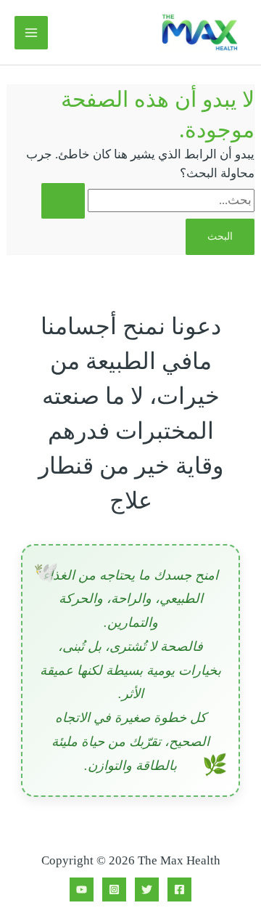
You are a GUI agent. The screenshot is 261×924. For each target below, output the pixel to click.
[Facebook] (179, 889)
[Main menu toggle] (31, 32)
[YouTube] (82, 889)
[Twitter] (147, 889)
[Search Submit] (63, 201)
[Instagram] (114, 889)
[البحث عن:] (147, 200)
